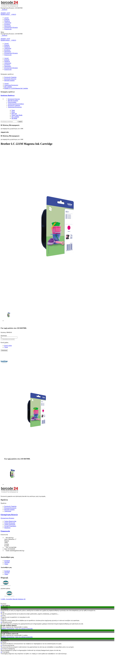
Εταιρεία (6, 19)
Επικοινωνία (7, 29)
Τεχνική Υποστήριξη (10, 526)
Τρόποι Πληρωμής (9, 523)
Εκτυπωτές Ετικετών (10, 79)
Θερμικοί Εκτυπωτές (10, 508)
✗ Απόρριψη (4, 609)
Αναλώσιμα (7, 22)
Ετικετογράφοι (12, 102)
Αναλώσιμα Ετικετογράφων (16, 104)
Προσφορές (7, 26)
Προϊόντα (7, 21)
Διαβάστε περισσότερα (8, 628)
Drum (13, 112)
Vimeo (6, 564)
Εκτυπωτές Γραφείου (10, 77)
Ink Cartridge (15, 117)
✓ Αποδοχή (4, 607)
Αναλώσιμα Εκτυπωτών (15, 107)
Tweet (6, 347)
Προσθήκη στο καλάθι (7, 339)
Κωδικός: (3, 332)
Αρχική (6, 18)
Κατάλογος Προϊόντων (8, 95)
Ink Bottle (14, 118)
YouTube (7, 562)
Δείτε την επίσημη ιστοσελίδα (24, 628)
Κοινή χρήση (8, 345)
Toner (13, 110)
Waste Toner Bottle (17, 115)
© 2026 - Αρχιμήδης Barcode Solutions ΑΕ (13, 599)
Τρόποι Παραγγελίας (10, 521)
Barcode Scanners (9, 80)
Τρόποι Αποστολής (9, 524)
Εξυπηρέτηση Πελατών (11, 27)
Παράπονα (7, 527)
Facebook (7, 560)
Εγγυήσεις (7, 24)
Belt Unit (14, 113)
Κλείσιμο (3, 603)
